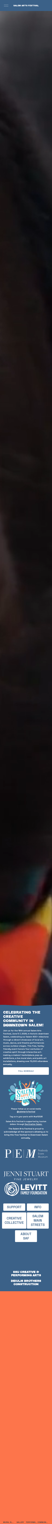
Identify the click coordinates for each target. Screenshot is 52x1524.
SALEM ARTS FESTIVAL (26, 5)
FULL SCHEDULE (26, 1071)
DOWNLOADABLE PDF (13, 1025)
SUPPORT (14, 1207)
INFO (37, 1207)
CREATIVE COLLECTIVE (14, 1220)
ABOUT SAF (26, 1236)
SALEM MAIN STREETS (38, 1220)
